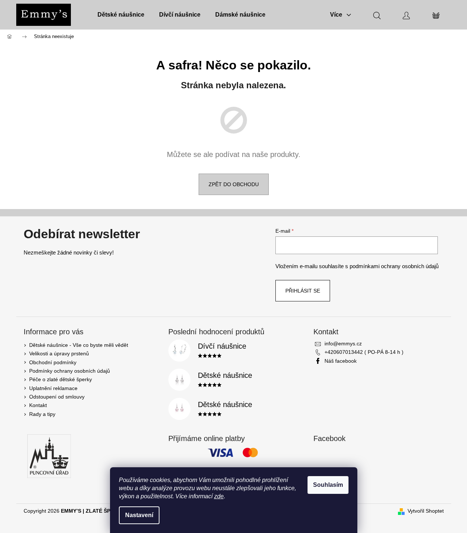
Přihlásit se (302, 291)
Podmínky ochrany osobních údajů (69, 371)
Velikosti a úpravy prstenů (59, 353)
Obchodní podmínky (52, 362)
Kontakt (38, 405)
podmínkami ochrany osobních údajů (394, 266)
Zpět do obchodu (234, 184)
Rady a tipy (42, 414)
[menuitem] (121, 15)
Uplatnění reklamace (53, 388)
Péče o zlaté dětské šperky (60, 379)
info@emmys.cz (343, 343)
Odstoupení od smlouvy (57, 397)
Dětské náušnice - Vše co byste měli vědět (78, 345)
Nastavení (139, 515)
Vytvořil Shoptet (426, 511)
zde (219, 496)
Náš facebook (341, 361)
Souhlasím (328, 485)
